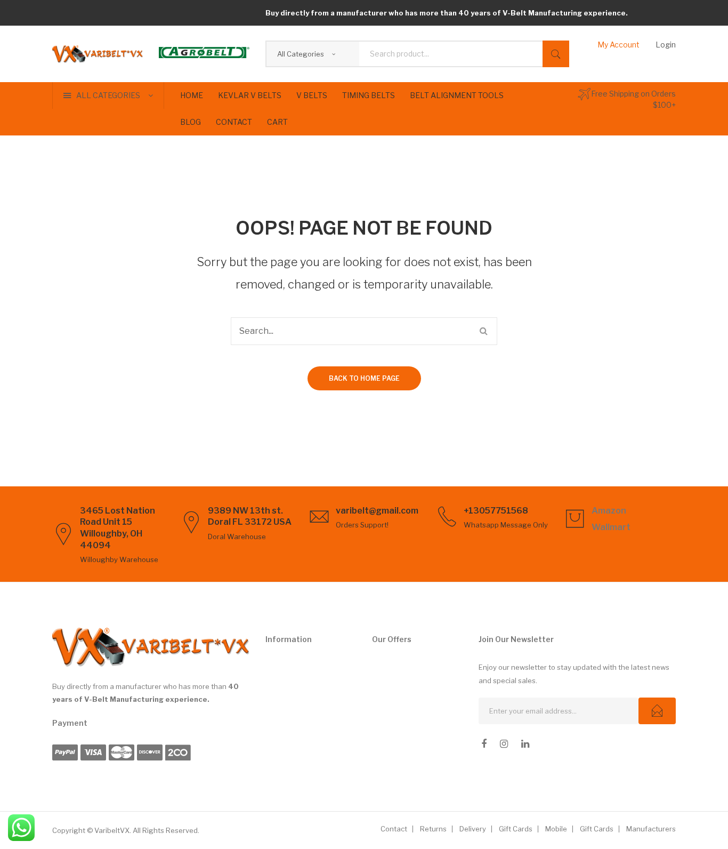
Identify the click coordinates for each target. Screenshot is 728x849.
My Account (618, 44)
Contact (394, 828)
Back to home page (364, 378)
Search (556, 54)
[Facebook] (484, 744)
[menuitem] (191, 95)
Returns (433, 828)
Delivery (472, 828)
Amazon (609, 511)
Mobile (556, 828)
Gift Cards (515, 828)
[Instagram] (504, 744)
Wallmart (611, 527)
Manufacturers (651, 828)
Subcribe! (657, 711)
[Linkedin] (525, 744)
